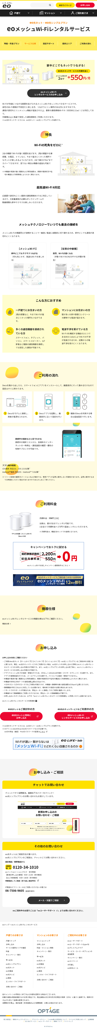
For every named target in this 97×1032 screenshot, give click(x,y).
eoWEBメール (73, 968)
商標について (58, 1021)
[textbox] (42, 5)
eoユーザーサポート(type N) (78, 944)
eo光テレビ (10, 974)
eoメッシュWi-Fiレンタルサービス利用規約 (18, 701)
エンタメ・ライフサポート (16, 981)
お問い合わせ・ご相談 (14, 986)
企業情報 (91, 1019)
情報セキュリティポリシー (21, 1019)
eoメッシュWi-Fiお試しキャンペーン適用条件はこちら (47, 565)
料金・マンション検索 (45, 948)
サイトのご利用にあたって (77, 1019)
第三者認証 (7, 1019)
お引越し (71, 964)
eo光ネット (10, 967)
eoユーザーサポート (46, 910)
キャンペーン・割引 (13, 955)
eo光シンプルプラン (13, 964)
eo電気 (8, 978)
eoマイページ (73, 961)
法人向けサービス (30, 1021)
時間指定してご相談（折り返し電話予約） (21, 881)
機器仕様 (5, 623)
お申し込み (10, 944)
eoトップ (5, 924)
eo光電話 (9, 971)
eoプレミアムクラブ (75, 948)
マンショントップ (43, 941)
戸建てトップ (11, 941)
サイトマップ (68, 1021)
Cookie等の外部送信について (57, 1019)
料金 (7, 951)
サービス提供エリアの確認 (16, 948)
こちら (42, 731)
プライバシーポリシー (39, 1019)
